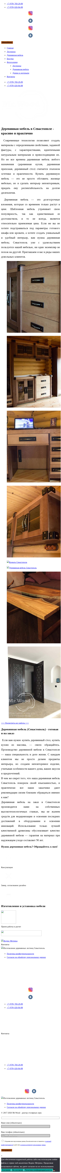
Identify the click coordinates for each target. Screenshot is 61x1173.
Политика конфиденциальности (38, 1170)
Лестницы (11, 52)
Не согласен (17, 1170)
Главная (10, 48)
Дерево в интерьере (20, 73)
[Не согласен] (54, 1170)
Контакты (11, 77)
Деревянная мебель (15, 55)
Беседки (10, 59)
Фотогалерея (12, 62)
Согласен (6, 1170)
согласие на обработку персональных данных (33, 1145)
